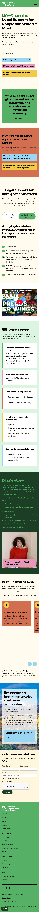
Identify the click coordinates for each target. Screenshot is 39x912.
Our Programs (6, 837)
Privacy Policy (6, 898)
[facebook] (3, 888)
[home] (10, 3)
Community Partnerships (10, 848)
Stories (4, 872)
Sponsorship (6, 864)
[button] (35, 4)
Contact (4, 880)
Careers (4, 825)
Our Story (5, 818)
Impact (4, 851)
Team (4, 821)
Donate (4, 860)
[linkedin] (10, 888)
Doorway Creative (19, 894)
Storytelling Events (8, 844)
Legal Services (7, 841)
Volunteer (5, 867)
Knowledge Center (8, 876)
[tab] (11, 216)
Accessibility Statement (9, 901)
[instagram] (6, 888)
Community (6, 828)
